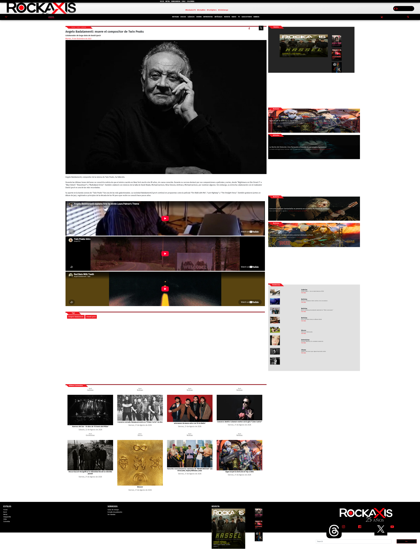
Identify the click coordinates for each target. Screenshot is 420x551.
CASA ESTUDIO (247, 17)
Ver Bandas (111, 514)
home (73, 27)
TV (239, 17)
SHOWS (199, 17)
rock (78, 27)
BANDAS (256, 17)
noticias (83, 27)
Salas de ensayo (113, 510)
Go (406, 541)
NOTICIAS (175, 17)
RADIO (234, 17)
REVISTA (227, 17)
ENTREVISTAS (208, 17)
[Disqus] (166, 351)
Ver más (303, 292)
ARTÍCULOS (218, 17)
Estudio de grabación (115, 512)
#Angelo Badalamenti (75, 317)
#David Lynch (91, 317)
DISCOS (183, 17)
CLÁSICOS (191, 17)
